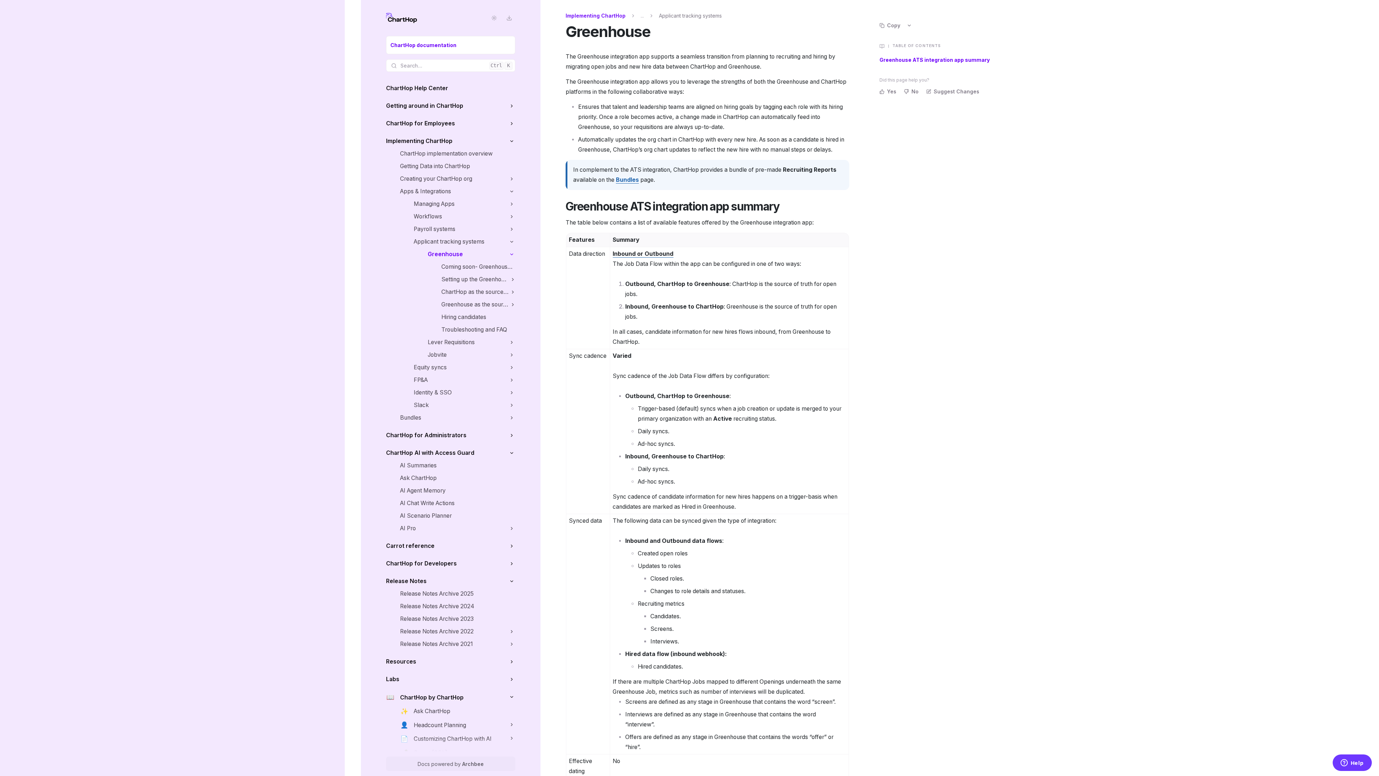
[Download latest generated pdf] (509, 18)
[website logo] (401, 18)
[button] (511, 106)
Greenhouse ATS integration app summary (934, 60)
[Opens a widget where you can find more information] (1352, 763)
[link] (450, 45)
